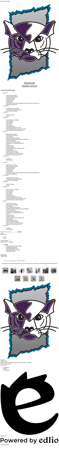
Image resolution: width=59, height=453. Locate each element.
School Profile (9, 100)
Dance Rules (9, 125)
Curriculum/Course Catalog (12, 108)
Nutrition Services (10, 147)
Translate (11, 242)
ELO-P (8, 144)
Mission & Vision (10, 99)
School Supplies (10, 145)
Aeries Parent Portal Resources (13, 141)
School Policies (9, 121)
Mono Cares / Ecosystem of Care (13, 154)
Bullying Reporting (10, 126)
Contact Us (8, 158)
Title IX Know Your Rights (12, 120)
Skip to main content (5, 1)
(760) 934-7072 (7, 363)
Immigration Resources (11, 104)
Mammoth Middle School (12, 248)
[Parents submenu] (4, 202)
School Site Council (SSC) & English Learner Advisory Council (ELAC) (23, 103)
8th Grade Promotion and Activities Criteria (16, 129)
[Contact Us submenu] (4, 157)
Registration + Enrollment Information (15, 143)
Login (4, 237)
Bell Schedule (9, 122)
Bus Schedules (9, 136)
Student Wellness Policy (11, 150)
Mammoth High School (11, 247)
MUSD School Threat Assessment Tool (15, 148)
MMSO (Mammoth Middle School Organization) (17, 139)
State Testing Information (12, 110)
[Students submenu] (4, 188)
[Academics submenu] (4, 107)
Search (2, 231)
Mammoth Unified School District (14, 246)
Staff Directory (9, 101)
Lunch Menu (9, 123)
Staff (4, 238)
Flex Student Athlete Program (13, 138)
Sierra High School (10, 251)
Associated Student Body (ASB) (13, 127)
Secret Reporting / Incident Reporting (14, 130)
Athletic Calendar (10, 114)
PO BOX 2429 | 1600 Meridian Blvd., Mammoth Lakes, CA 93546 (16, 362)
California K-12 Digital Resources (14, 109)
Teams (7, 116)
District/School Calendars (12, 96)
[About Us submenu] (4, 94)
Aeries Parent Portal (10, 140)
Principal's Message (10, 98)
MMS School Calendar (11, 95)
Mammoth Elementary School (13, 249)
